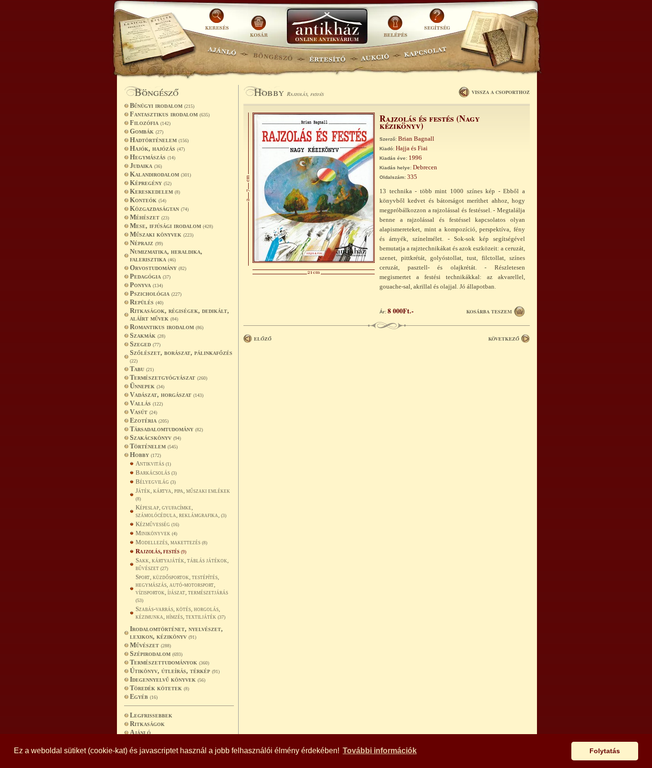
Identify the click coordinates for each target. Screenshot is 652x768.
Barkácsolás (156, 472)
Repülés (146, 302)
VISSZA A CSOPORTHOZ (501, 92)
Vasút (143, 411)
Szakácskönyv (155, 437)
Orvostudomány (158, 267)
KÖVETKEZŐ (503, 338)
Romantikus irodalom (166, 327)
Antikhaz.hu (326, 27)
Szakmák (147, 335)
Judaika (146, 165)
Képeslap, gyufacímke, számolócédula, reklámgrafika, (181, 511)
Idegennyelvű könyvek (167, 679)
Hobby (145, 454)
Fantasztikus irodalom (170, 114)
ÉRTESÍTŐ (327, 55)
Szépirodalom (156, 653)
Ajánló (140, 732)
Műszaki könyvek (161, 234)
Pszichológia (155, 293)
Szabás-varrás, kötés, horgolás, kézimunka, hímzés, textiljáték (180, 612)
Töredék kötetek (159, 688)
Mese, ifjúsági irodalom (171, 225)
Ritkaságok (147, 723)
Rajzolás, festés (161, 551)
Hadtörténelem (159, 140)
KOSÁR (259, 22)
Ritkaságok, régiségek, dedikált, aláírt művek (179, 314)
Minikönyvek (156, 533)
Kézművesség (157, 524)
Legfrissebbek (151, 715)
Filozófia (150, 122)
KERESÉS (218, 22)
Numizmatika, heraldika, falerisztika (166, 255)
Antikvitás (153, 463)
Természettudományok (169, 662)
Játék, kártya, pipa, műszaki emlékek (183, 494)
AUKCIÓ (374, 55)
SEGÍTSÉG (437, 22)
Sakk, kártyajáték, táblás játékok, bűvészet (182, 564)
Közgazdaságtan (159, 208)
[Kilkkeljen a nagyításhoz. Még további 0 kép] (313, 260)
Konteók (148, 200)
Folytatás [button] (604, 751)
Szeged (145, 344)
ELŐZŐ (263, 338)
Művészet (150, 645)
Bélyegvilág (156, 481)
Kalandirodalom (160, 174)
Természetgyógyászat (168, 377)
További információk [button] (380, 751)
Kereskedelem (155, 191)
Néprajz (146, 243)
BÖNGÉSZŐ (273, 55)
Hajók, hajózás (157, 148)
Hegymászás (152, 157)
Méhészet (149, 217)
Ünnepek (147, 386)
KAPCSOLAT (425, 55)
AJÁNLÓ (222, 55)
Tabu (142, 369)
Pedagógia (150, 276)
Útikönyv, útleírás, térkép (175, 671)
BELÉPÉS (396, 22)
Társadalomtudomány (166, 429)
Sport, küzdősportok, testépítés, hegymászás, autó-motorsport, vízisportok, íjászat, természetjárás (182, 588)
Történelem (154, 446)
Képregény (150, 183)
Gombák (146, 131)
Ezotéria (149, 420)
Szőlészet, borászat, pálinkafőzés (181, 356)
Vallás (146, 403)
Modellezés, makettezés (171, 542)
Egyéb (144, 696)
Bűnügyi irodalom (162, 105)
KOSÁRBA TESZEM (489, 311)
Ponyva (146, 285)
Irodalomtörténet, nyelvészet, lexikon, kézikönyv (176, 632)
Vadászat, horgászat (166, 394)
